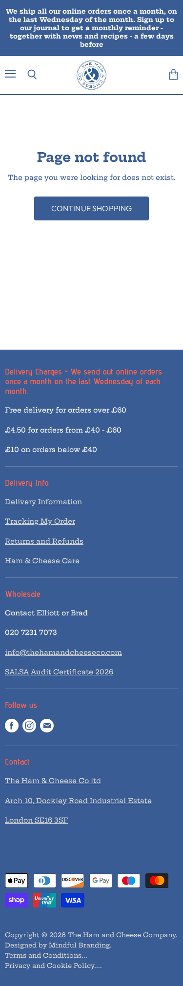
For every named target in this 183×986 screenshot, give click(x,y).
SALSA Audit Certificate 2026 (59, 672)
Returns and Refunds (44, 541)
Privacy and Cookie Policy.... (53, 965)
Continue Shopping (91, 208)
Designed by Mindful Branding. (58, 945)
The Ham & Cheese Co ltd (53, 780)
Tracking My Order (40, 521)
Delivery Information (43, 501)
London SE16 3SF (36, 820)
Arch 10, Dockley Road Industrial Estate (78, 800)
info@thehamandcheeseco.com (63, 652)
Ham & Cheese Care (42, 560)
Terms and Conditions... (46, 955)
